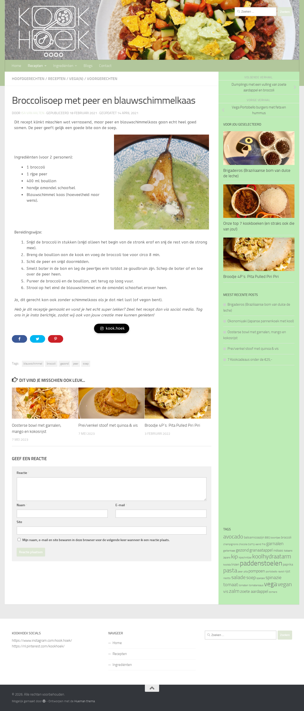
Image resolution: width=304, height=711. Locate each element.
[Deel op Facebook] (19, 339)
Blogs (88, 65)
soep (86, 363)
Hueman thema (84, 701)
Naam (22, 505)
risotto (227, 578)
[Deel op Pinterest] (55, 339)
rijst (287, 571)
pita (246, 571)
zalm (234, 591)
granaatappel (261, 550)
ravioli (281, 571)
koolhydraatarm (271, 556)
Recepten (35, 65)
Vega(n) (76, 78)
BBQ (267, 537)
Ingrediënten (63, 65)
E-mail (121, 505)
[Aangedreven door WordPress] (44, 701)
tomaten (243, 585)
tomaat (230, 584)
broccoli (51, 363)
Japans (226, 557)
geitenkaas (229, 550)
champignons (230, 544)
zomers (273, 592)
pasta (230, 570)
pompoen (256, 571)
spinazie (273, 577)
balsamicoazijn (254, 537)
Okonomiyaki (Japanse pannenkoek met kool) (261, 321)
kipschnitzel (245, 557)
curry (251, 544)
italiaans (288, 550)
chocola (243, 544)
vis (225, 591)
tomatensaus (256, 585)
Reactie (23, 473)
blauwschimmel (33, 363)
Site (19, 522)
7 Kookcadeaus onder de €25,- (250, 359)
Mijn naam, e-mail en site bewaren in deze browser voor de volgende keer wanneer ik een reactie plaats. (96, 540)
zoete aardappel (254, 591)
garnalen (275, 543)
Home (16, 65)
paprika (288, 564)
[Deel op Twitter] (37, 339)
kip (234, 556)
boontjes (275, 537)
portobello (271, 571)
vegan (285, 584)
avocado (233, 536)
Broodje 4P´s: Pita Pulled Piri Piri (172, 425)
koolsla (227, 564)
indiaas (278, 550)
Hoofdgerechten (28, 78)
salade (238, 577)
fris (264, 544)
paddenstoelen (261, 563)
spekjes (260, 578)
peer (75, 363)
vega (270, 584)
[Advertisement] (258, 446)
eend (258, 544)
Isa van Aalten (32, 113)
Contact (105, 65)
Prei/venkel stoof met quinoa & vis (108, 425)
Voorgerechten (102, 78)
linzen (235, 564)
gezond (64, 363)
